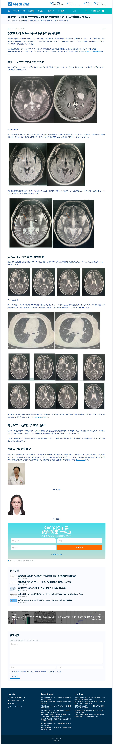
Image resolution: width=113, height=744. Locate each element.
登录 (94, 11)
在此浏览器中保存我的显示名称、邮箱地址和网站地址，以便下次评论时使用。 (37, 672)
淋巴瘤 (28, 561)
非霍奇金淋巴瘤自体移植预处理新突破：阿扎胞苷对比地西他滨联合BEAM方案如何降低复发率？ (50, 594)
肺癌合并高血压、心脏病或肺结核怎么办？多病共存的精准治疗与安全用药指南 (45, 600)
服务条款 (59, 554)
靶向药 (32, 561)
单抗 (18, 561)
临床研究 (22, 20)
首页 (9, 20)
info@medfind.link (75, 5)
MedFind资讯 (80, 460)
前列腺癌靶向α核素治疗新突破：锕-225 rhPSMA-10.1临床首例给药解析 (42, 588)
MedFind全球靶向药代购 (93, 51)
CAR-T (15, 561)
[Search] (86, 10)
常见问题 (53, 554)
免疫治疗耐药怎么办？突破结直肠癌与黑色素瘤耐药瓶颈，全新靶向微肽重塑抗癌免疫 (47, 576)
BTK (11, 561)
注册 (98, 11)
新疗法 (23, 561)
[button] (103, 11)
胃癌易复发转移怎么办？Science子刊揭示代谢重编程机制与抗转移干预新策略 (44, 582)
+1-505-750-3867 (58, 5)
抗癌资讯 (15, 20)
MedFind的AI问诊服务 (40, 417)
